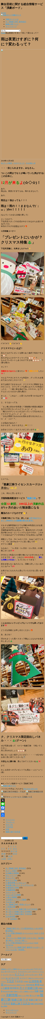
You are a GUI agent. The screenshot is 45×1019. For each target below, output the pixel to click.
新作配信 (14, 988)
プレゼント (10, 822)
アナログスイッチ (24, 971)
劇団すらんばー (21, 985)
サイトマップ (11, 26)
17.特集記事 (10, 907)
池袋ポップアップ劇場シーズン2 (24, 991)
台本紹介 (14, 919)
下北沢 (10, 981)
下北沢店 (9, 827)
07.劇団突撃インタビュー (16, 883)
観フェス (33, 995)
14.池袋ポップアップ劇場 (16, 900)
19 (2, 854)
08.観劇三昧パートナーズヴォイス (20, 885)
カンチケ (5, 975)
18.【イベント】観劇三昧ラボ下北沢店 (21, 909)
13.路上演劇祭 (11, 897)
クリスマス (10, 820)
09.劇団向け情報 (12, 888)
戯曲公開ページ (12, 24)
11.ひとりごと (19, 163)
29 (9, 856)
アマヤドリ (35, 971)
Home (3, 33)
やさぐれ (9, 825)
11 (16, 849)
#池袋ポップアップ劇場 (9, 969)
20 (4, 854)
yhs (21, 969)
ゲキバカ (11, 974)
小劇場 (6, 988)
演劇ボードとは (12, 19)
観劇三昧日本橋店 (36, 1004)
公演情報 (34, 981)
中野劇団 (25, 981)
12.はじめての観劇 (13, 895)
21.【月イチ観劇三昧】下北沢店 (19, 914)
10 (14, 849)
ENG (18, 969)
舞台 (27, 995)
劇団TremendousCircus (10, 985)
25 (16, 854)
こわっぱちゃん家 (28, 969)
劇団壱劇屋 (30, 985)
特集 (7, 829)
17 (14, 851)
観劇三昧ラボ (19, 999)
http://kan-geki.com (30, 789)
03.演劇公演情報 (12, 873)
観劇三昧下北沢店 (13, 832)
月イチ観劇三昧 (28, 988)
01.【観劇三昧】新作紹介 (16, 22)
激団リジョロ (22, 995)
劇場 (37, 984)
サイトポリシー (12, 1010)
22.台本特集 (10, 916)
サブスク (19, 974)
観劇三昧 (31, 498)
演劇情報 (12, 995)
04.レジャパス (11, 876)
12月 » (9, 859)
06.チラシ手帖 (11, 880)
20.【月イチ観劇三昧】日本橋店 (19, 912)
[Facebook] (22, 808)
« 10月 (3, 859)
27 (4, 856)
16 (11, 851)
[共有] (22, 815)
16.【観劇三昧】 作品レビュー (18, 904)
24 (14, 854)
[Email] (22, 811)
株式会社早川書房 (8, 991)
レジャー (24, 978)
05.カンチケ (10, 878)
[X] (22, 800)
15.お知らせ (31, 163)
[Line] (22, 804)
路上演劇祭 (4, 1006)
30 (11, 856)
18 (16, 851)
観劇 (38, 995)
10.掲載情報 (10, 890)
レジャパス (12, 977)
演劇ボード (16, 15)
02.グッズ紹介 (6, 163)
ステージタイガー (31, 975)
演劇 (36, 991)
